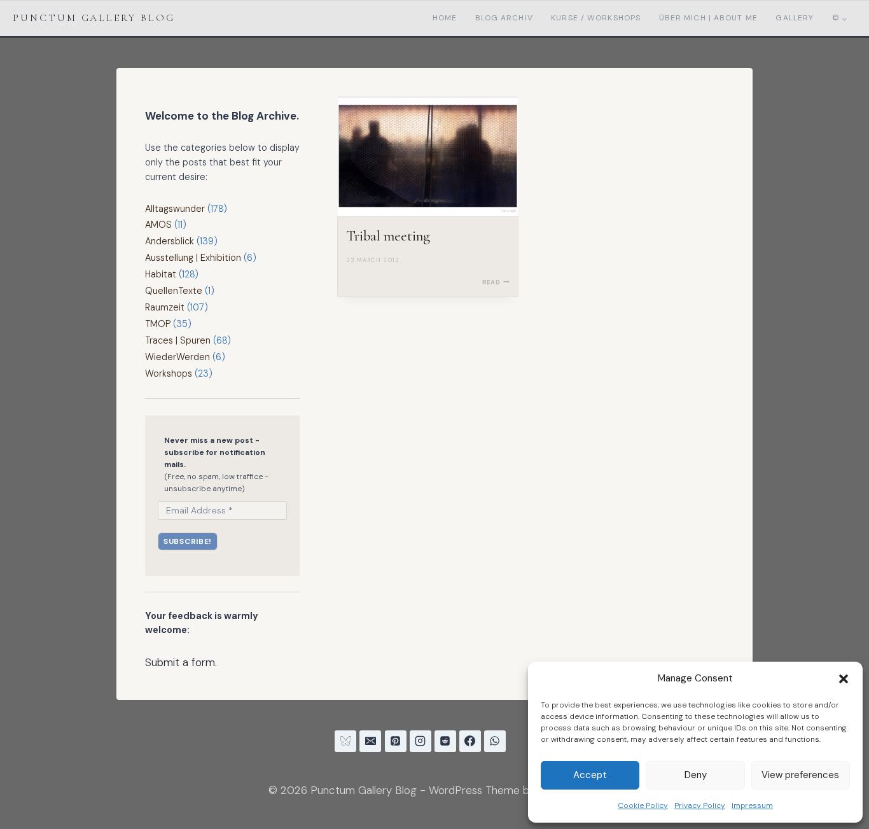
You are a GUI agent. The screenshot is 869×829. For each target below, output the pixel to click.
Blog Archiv (504, 18)
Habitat (160, 274)
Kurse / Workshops (596, 18)
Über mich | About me (708, 18)
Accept (590, 775)
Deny (696, 775)
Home (445, 18)
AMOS (158, 224)
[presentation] (428, 157)
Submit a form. (181, 662)
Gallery (794, 18)
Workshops (168, 373)
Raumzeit (164, 307)
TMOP (157, 324)
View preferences (800, 775)
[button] (843, 678)
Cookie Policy (643, 805)
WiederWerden (177, 357)
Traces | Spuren (178, 340)
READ (496, 282)
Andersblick (169, 241)
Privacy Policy (699, 805)
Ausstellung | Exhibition (193, 257)
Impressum (752, 805)
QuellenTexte (173, 290)
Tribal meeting (388, 236)
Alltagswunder (175, 208)
